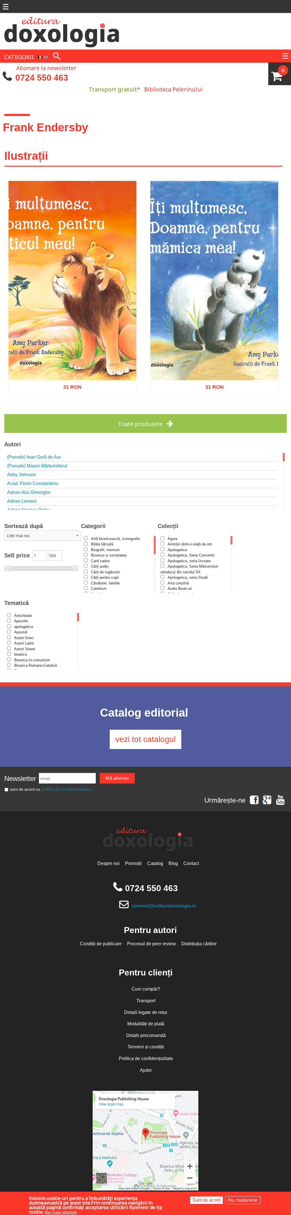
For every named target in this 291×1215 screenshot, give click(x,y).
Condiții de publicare (101, 943)
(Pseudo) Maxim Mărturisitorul (37, 465)
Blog (173, 863)
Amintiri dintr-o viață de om (190, 544)
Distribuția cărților (199, 943)
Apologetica (177, 550)
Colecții (168, 526)
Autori (12, 444)
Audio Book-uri (180, 588)
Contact (191, 863)
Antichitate (23, 615)
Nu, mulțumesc (243, 1200)
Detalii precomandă (146, 1035)
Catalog (155, 863)
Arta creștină (178, 583)
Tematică (16, 603)
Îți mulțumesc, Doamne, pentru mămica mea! (214, 366)
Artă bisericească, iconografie (115, 539)
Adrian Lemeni (22, 501)
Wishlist (84, 411)
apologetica (23, 627)
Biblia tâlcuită (102, 544)
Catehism (99, 588)
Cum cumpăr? (146, 989)
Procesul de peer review (151, 943)
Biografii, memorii (105, 550)
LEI (77, 385)
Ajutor (146, 1070)
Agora (172, 539)
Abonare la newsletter (46, 67)
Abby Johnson (21, 474)
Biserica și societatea (108, 555)
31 (69, 384)
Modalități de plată (145, 1023)
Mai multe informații (61, 1212)
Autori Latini (24, 643)
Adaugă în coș (65, 411)
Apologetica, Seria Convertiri (191, 555)
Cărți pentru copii (105, 577)
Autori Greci (24, 638)
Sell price (17, 555)
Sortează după (23, 526)
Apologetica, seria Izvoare (189, 561)
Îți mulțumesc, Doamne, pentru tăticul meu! (72, 366)
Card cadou (100, 561)
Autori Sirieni (24, 649)
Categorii (93, 526)
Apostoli (21, 632)
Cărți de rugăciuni (105, 572)
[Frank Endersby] (40, 56)
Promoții (133, 863)
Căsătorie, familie (105, 583)
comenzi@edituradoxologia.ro (163, 905)
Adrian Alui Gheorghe (29, 492)
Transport (145, 1000)
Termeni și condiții (146, 1046)
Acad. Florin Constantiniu (32, 483)
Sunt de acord (206, 1200)
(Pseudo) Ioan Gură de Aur (34, 457)
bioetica (20, 654)
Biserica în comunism (32, 660)
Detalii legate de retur (145, 1012)
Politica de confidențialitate (146, 1058)
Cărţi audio (100, 566)
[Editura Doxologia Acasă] (62, 31)
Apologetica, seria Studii (188, 577)
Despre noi (108, 863)
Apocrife (21, 621)
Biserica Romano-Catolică (35, 665)
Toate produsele (140, 424)
